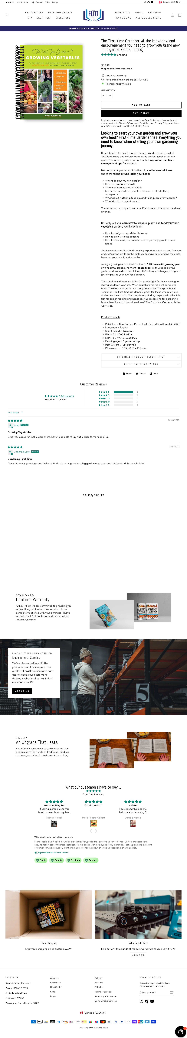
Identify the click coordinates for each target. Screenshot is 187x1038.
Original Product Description (141, 357)
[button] (109, 54)
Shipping (105, 68)
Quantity (108, 90)
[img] (15, 420)
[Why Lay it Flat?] (138, 914)
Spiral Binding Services (106, 1000)
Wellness (63, 17)
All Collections (148, 17)
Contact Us (22, 2)
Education (123, 12)
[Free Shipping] (48, 914)
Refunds (99, 982)
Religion (154, 12)
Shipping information (141, 364)
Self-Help (44, 17)
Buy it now (141, 113)
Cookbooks (34, 12)
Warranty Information (105, 996)
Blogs (55, 2)
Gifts (47, 2)
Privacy (98, 978)
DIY (30, 17)
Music (139, 12)
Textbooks (123, 17)
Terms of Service (103, 991)
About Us (9, 2)
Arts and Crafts (60, 12)
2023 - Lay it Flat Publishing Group (93, 1027)
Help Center (36, 2)
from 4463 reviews (93, 794)
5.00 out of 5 (66, 396)
